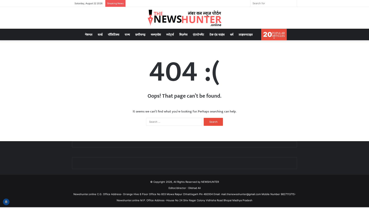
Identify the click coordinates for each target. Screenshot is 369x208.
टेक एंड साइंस (217, 34)
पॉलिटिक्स (113, 34)
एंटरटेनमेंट (198, 34)
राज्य (127, 34)
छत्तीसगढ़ (140, 34)
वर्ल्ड (100, 34)
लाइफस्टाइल (246, 34)
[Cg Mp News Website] (184, 18)
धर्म (231, 34)
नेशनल (88, 34)
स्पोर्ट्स (170, 34)
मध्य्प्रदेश (156, 34)
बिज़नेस (183, 34)
